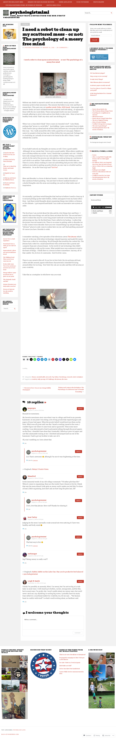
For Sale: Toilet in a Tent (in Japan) (69, 662)
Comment (77, 633)
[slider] (109, 207)
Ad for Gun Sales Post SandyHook (69, 668)
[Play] (93, 207)
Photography (98, 2)
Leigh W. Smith (34, 581)
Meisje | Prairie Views (40, 469)
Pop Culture (55, 377)
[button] (10, 661)
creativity (34, 379)
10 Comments (62, 47)
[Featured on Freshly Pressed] (9, 137)
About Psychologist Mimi (13, 2)
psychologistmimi (29, 12)
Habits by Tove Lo (10, 188)
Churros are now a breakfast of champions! (72, 654)
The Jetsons (72, 237)
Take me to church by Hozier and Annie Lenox (9, 168)
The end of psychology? (99, 126)
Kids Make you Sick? (65, 665)
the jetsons (58, 379)
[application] (101, 207)
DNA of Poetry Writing (99, 122)
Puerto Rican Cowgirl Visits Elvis (102, 118)
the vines (64, 379)
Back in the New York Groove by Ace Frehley (9, 154)
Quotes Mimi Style (53, 5)
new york (48, 377)
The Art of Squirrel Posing (100, 120)
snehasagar (32, 554)
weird (74, 377)
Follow (94, 40)
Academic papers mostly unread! (100, 85)
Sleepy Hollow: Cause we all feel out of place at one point (9, 274)
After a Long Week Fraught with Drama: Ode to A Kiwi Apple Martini (101, 158)
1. (97, 211)
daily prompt (41, 379)
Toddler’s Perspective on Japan (101, 124)
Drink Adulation (65, 2)
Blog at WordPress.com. (10, 734)
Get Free (54, 167)
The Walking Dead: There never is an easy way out (8, 259)
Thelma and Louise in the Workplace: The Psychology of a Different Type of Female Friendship (71, 390)
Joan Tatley (32, 517)
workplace (80, 377)
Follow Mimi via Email (101, 24)
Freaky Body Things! (96, 79)
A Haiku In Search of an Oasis (101, 175)
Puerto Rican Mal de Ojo (99, 109)
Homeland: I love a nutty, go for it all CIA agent (9, 245)
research (69, 377)
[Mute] (106, 207)
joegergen (32, 408)
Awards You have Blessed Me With (41, 2)
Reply (80, 408)
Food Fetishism (82, 2)
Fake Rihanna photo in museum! (100, 82)
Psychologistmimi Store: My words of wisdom (24, 5)
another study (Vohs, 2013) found (58, 107)
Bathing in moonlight (98, 170)
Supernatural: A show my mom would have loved (9, 252)
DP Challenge (50, 379)
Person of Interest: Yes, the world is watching (8, 291)
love (23, 730)
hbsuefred (32, 476)
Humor (25, 24)
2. (94, 213)
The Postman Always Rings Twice (102, 111)
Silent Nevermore (97, 116)
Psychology (62, 377)
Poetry (94, 155)
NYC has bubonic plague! (97, 73)
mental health (41, 377)
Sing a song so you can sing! (98, 76)
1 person (35, 460)
